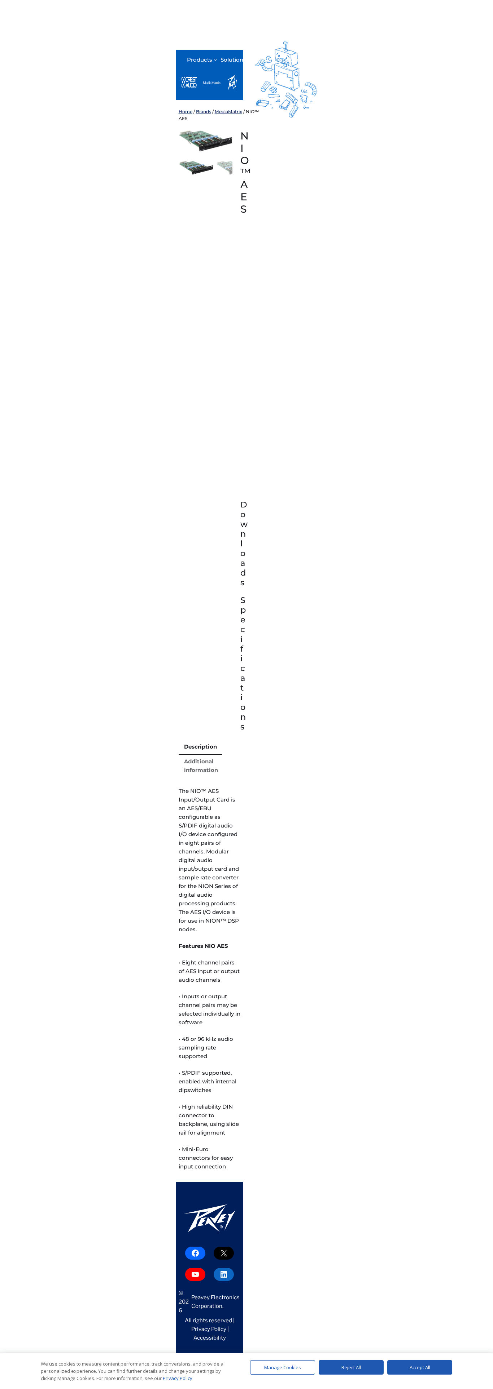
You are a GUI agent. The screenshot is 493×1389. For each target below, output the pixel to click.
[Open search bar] (314, 60)
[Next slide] (221, 140)
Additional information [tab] (201, 765)
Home (185, 111)
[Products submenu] (215, 59)
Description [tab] (200, 746)
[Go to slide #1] (196, 168)
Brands (203, 111)
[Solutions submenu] (249, 59)
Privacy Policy (208, 1329)
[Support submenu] (304, 59)
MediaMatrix (228, 111)
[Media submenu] (273, 59)
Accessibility (209, 1338)
